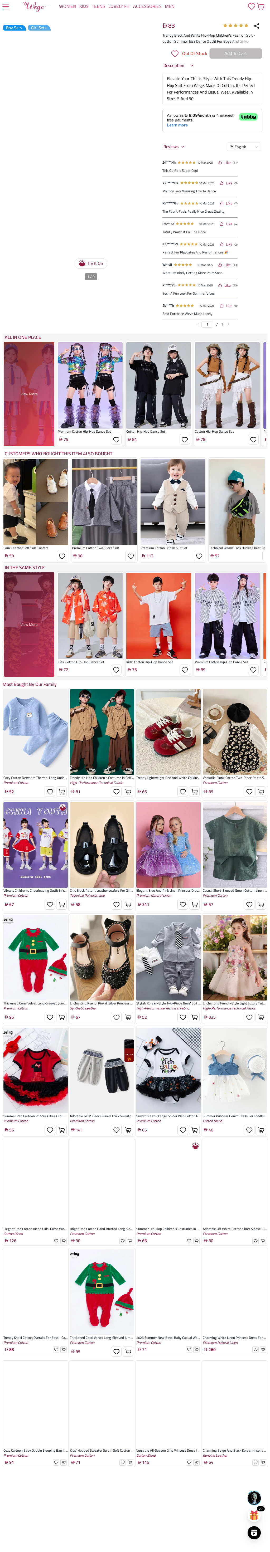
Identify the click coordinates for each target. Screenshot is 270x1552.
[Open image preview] (145, 40)
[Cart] (260, 6)
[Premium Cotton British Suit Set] (173, 546)
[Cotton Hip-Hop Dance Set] (158, 429)
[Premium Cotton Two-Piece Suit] (104, 546)
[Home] (35, 8)
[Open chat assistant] (254, 1498)
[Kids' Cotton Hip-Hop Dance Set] (90, 660)
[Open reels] (254, 1532)
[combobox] (189, 48)
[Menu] (5, 7)
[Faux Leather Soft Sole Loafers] (35, 546)
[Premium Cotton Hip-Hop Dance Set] (90, 429)
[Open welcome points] (254, 1515)
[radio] (225, 25)
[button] (178, 109)
